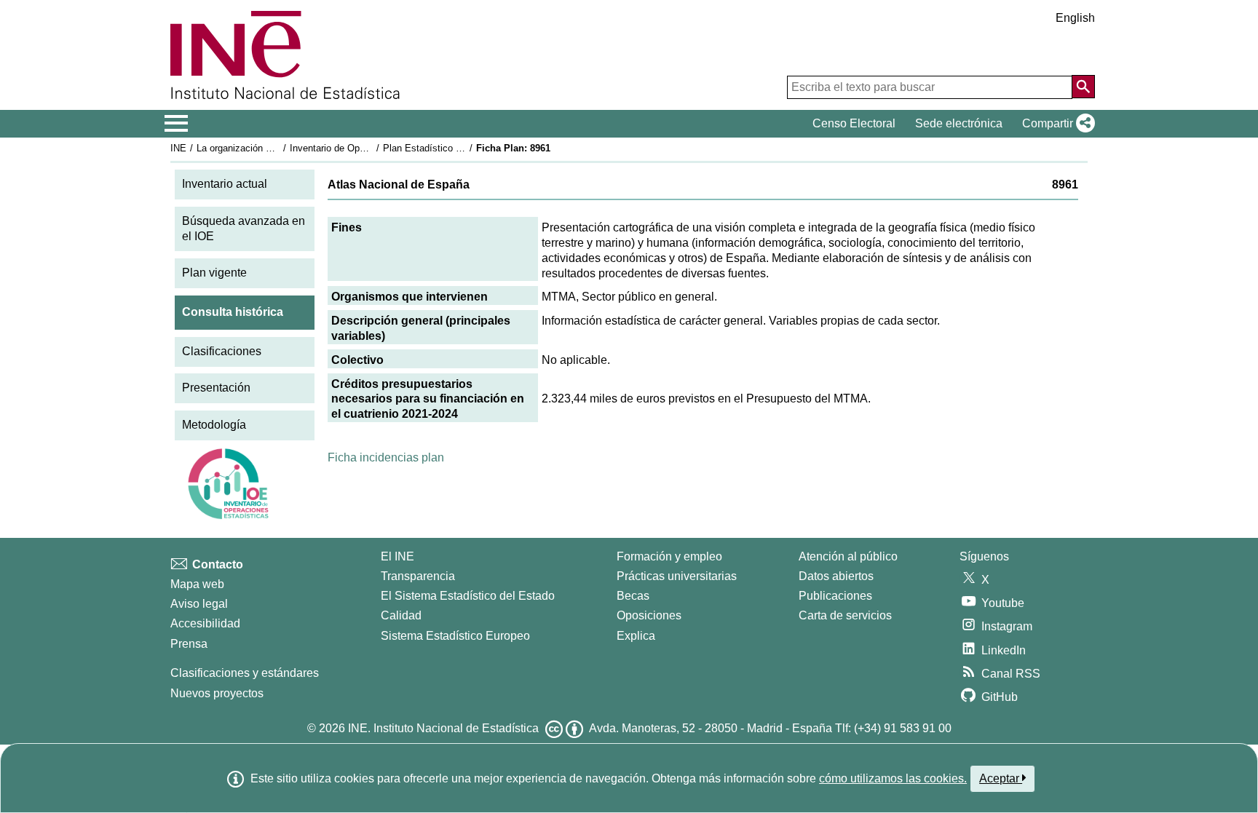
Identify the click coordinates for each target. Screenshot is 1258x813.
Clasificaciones (221, 351)
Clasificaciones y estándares (244, 673)
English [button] (1075, 18)
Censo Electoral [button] (853, 123)
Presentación (216, 387)
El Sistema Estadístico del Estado (468, 596)
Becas (633, 596)
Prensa (188, 644)
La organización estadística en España (278, 148)
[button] (1055, 124)
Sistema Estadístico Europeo (455, 636)
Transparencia (418, 576)
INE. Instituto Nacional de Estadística (443, 728)
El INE (397, 556)
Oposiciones (649, 615)
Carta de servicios (845, 615)
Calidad (401, 615)
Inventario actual (224, 184)
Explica (636, 636)
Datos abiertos (836, 576)
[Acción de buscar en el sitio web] (1083, 86)
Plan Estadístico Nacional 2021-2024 (461, 148)
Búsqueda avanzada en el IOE (243, 228)
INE (178, 148)
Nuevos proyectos (217, 693)
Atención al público (848, 556)
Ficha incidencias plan (386, 457)
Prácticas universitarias (677, 576)
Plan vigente (214, 272)
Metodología (214, 425)
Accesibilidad (205, 623)
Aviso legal (199, 604)
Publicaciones (835, 596)
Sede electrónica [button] (958, 123)
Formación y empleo (669, 556)
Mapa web (197, 584)
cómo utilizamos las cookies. (893, 778)
